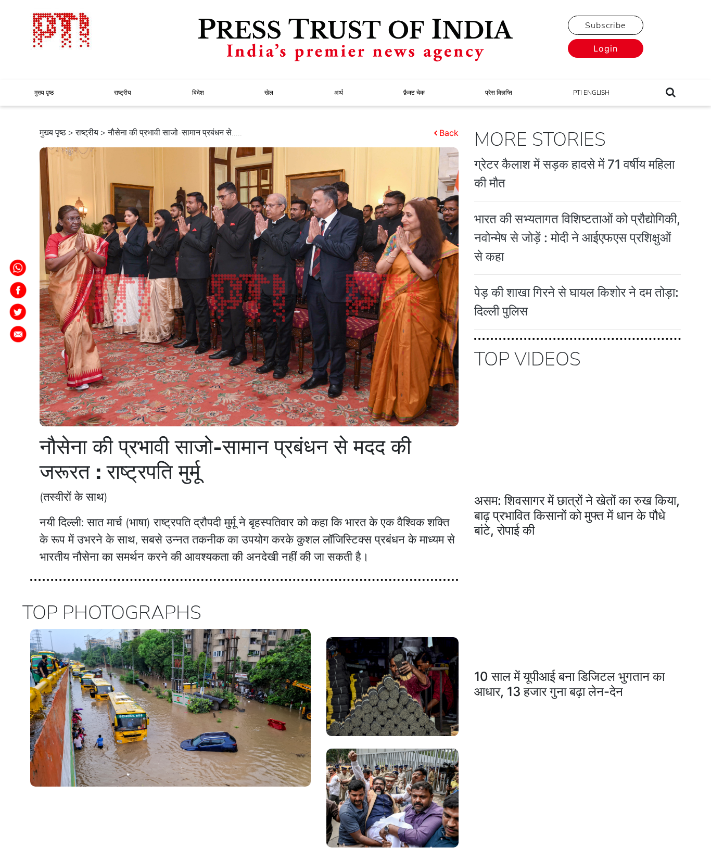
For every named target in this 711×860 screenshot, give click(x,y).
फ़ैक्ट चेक (414, 92)
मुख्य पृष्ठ (44, 92)
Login (605, 48)
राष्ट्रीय (122, 92)
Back (449, 133)
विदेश (198, 92)
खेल (268, 92)
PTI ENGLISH (591, 92)
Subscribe (605, 25)
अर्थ (338, 92)
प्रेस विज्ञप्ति (498, 92)
